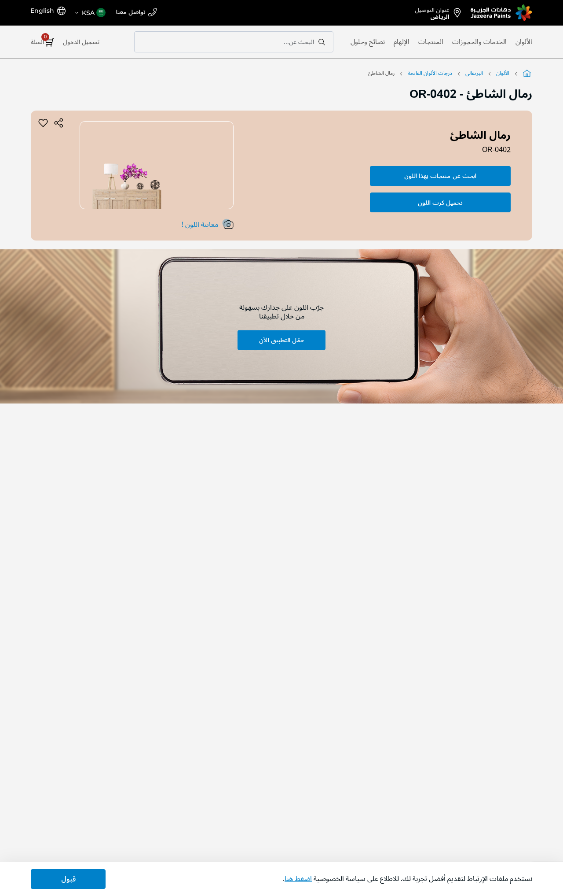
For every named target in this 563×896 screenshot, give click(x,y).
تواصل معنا (131, 12)
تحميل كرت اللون (440, 202)
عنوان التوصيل (432, 12)
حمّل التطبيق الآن (281, 339)
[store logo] (501, 12)
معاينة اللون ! (200, 224)
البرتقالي (474, 73)
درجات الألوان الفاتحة (430, 73)
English (42, 11)
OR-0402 (496, 149)
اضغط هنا (298, 878)
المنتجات (430, 42)
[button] (90, 13)
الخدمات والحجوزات (479, 42)
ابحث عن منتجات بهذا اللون (440, 176)
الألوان (523, 42)
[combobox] (233, 41)
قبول (68, 879)
